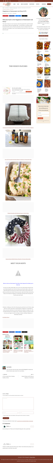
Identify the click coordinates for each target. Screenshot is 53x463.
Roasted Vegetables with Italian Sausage (46, 90)
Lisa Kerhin (5, 13)
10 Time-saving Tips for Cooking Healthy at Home (8, 376)
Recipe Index (31, 4)
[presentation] (40, 45)
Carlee (7, 444)
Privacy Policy (32, 457)
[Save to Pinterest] (5, 15)
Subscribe (44, 4)
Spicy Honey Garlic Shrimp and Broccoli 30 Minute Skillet (39, 90)
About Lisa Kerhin (24, 4)
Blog (18, 4)
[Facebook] (4, 1)
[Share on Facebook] (12, 15)
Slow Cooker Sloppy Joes (39, 77)
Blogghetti (46, 20)
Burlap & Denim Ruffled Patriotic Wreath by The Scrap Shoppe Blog (18, 259)
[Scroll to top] (51, 450)
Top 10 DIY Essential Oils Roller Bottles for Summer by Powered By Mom (18, 159)
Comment (5, 398)
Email (20, 412)
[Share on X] (24, 15)
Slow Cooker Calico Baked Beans (39, 64)
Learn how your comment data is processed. (25, 421)
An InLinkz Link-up (6, 317)
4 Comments (14, 13)
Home (14, 4)
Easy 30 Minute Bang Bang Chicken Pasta (47, 65)
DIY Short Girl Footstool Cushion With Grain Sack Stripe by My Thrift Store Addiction (18, 127)
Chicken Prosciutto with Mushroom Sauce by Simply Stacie (18, 213)
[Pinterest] (8, 1)
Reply (32, 426)
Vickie (7, 426)
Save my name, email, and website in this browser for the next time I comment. (16, 415)
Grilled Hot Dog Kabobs (47, 51)
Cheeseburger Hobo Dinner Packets (47, 77)
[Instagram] (6, 1)
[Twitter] (10, 1)
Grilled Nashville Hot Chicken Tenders (39, 52)
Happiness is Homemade (13, 7)
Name (4, 412)
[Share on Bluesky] (18, 15)
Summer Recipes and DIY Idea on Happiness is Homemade (28, 376)
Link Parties (7, 7)
